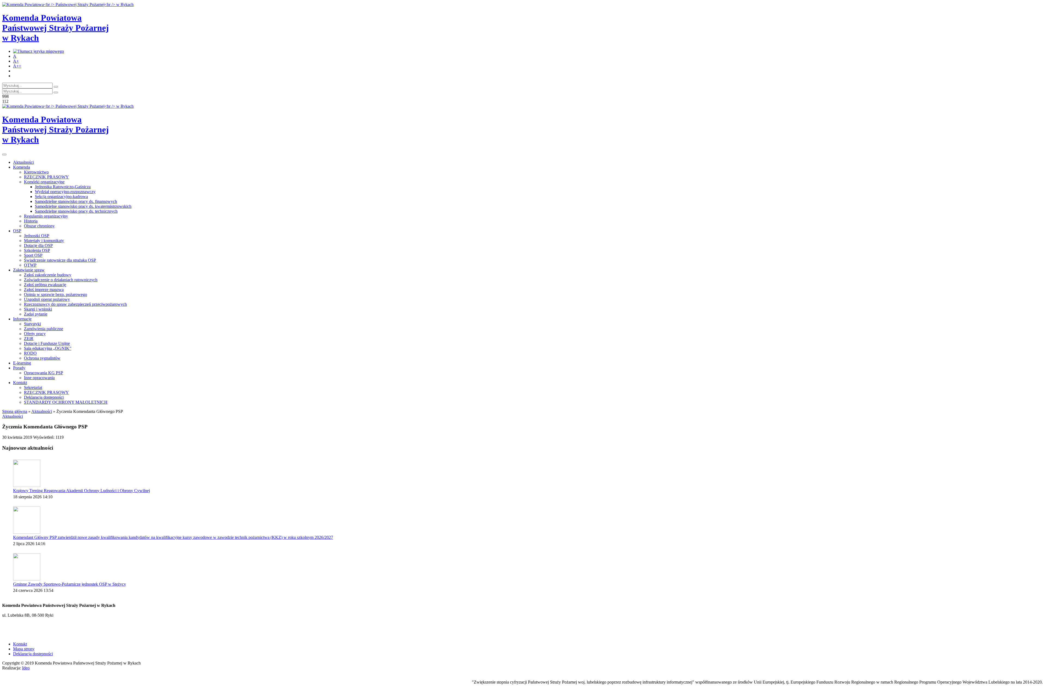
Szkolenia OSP (37, 250)
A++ (17, 66)
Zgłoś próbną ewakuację (45, 284)
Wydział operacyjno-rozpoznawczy (65, 191)
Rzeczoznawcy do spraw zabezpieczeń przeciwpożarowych (75, 304)
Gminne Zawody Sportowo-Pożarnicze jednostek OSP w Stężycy (69, 584)
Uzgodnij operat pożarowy (47, 299)
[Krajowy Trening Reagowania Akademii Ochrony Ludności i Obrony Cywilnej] (26, 473)
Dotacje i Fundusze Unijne (47, 343)
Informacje (22, 319)
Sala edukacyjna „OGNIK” (47, 348)
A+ (16, 61)
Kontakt (20, 382)
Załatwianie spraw (29, 270)
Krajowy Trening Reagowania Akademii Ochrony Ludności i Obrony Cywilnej (81, 490)
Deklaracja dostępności (44, 397)
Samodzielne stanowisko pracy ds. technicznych (76, 211)
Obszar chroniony (39, 226)
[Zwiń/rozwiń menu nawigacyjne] (4, 154)
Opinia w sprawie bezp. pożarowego (55, 294)
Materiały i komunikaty (44, 240)
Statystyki (32, 324)
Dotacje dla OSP (38, 245)
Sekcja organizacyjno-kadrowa (61, 196)
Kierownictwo (36, 172)
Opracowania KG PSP (43, 372)
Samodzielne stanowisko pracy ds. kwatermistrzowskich (83, 206)
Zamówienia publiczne (43, 328)
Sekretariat (33, 387)
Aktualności (23, 162)
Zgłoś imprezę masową (44, 289)
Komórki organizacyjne (44, 182)
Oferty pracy (35, 333)
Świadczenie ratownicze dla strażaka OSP (60, 260)
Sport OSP (33, 255)
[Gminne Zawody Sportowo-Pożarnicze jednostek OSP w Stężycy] (26, 566)
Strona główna (14, 411)
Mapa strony (24, 649)
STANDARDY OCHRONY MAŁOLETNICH (65, 402)
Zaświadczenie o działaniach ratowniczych (60, 279)
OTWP (30, 265)
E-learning (22, 363)
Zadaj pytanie (35, 314)
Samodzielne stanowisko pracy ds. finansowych (76, 201)
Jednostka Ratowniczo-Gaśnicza (63, 186)
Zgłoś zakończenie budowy (47, 275)
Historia (31, 221)
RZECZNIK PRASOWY (46, 177)
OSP (17, 230)
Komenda (21, 167)
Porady (19, 368)
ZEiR (28, 338)
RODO (30, 353)
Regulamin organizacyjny (46, 216)
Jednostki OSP (36, 235)
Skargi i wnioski (38, 309)
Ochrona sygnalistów (42, 358)
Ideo (26, 668)
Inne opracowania (39, 377)
